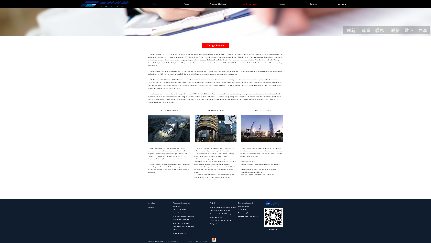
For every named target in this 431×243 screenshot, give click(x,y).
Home (155, 4)
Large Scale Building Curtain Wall (220, 210)
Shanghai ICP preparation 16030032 (197, 241)
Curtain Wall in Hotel (216, 217)
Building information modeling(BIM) (183, 226)
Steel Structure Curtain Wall (181, 220)
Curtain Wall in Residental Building (220, 214)
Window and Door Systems (181, 223)
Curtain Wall (176, 206)
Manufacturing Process (245, 213)
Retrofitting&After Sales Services (248, 216)
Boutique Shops (215, 224)
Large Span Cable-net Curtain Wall (183, 216)
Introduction (151, 207)
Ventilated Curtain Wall (180, 233)
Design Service (242, 209)
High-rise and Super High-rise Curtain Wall (223, 207)
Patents (175, 230)
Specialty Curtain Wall (179, 209)
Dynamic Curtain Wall (179, 213)
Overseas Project (243, 206)
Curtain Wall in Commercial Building (221, 220)
